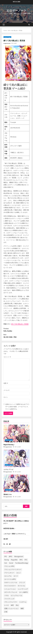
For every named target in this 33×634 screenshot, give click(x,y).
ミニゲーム (22, 602)
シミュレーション (10, 589)
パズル (6, 595)
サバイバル (21, 586)
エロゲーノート (16, 10)
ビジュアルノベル (16, 595)
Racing (6, 560)
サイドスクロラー (10, 586)
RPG (21, 560)
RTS (26, 560)
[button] (4, 24)
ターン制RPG (23, 592)
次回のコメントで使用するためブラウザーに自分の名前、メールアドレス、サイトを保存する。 (17, 406)
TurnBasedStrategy (21, 563)
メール (7, 390)
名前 (6, 383)
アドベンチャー (9, 573)
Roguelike (14, 560)
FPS (5, 556)
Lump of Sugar (7, 37)
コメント (7, 357)
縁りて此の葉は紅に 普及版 (20, 324)
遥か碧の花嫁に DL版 (10, 335)
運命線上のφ (8, 494)
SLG (5, 563)
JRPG (10, 556)
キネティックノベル (10, 582)
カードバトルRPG (10, 579)
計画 (5, 612)
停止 (17, 605)
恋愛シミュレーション (11, 608)
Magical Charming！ (9, 444)
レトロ (6, 605)
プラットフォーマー (10, 602)
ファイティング (9, 599)
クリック (22, 582)
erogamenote (7, 43)
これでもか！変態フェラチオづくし (15, 534)
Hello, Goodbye (8, 329)
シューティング (23, 589)
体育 (12, 605)
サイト (6, 397)
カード (16, 576)
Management (18, 556)
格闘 (22, 608)
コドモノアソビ (8, 469)
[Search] (29, 24)
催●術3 (6, 539)
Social (11, 563)
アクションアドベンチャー (12, 569)
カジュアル (7, 576)
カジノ (18, 573)
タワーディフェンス (10, 592)
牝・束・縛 (7, 544)
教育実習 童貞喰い (9, 528)
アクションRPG (9, 566)
